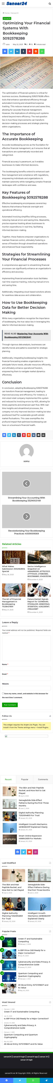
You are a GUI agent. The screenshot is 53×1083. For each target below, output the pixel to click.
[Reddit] (29, 435)
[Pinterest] (24, 435)
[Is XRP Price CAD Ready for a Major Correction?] (9, 954)
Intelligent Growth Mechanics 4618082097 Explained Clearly (39, 916)
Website (5, 684)
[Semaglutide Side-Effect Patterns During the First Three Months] (10, 804)
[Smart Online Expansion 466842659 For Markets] (10, 839)
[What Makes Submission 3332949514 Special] (13, 557)
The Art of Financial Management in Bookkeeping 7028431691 (11, 603)
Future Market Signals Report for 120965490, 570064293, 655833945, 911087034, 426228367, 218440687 (39, 604)
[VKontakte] (34, 435)
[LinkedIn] (14, 435)
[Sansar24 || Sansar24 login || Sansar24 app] (16, 3)
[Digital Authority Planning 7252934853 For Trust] (10, 816)
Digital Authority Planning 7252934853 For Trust (12, 916)
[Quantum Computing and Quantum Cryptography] (9, 977)
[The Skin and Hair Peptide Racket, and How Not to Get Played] (10, 791)
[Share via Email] (38, 435)
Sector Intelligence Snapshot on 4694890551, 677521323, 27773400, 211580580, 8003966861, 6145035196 (39, 571)
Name (5, 664)
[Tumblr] (19, 435)
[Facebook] (4, 435)
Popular (24, 779)
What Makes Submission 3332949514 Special (13, 569)
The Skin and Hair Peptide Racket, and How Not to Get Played (32, 790)
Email (5, 674)
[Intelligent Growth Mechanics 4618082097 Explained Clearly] (10, 828)
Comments (43, 779)
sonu (8, 44)
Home (7, 13)
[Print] (43, 435)
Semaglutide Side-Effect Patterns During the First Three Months (34, 803)
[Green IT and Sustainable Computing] (9, 942)
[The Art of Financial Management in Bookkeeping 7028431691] (13, 590)
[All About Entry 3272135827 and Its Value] (9, 988)
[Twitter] (9, 435)
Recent (8, 779)
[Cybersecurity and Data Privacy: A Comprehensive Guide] (9, 965)
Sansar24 (14, 13)
